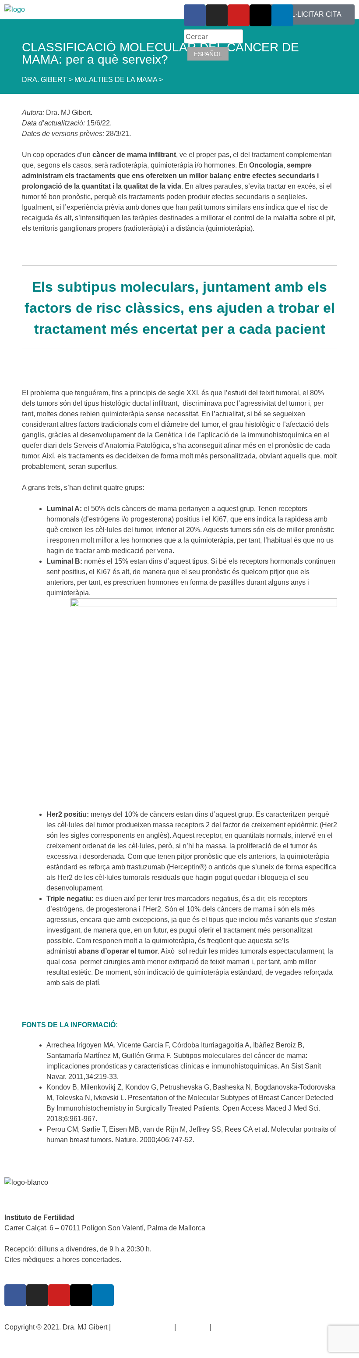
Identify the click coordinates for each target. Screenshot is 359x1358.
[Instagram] (37, 1295)
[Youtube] (59, 1295)
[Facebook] (15, 1295)
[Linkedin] (103, 1295)
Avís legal (192, 1327)
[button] (89, 34)
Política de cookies (242, 1327)
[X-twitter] (81, 1295)
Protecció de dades (142, 1327)
